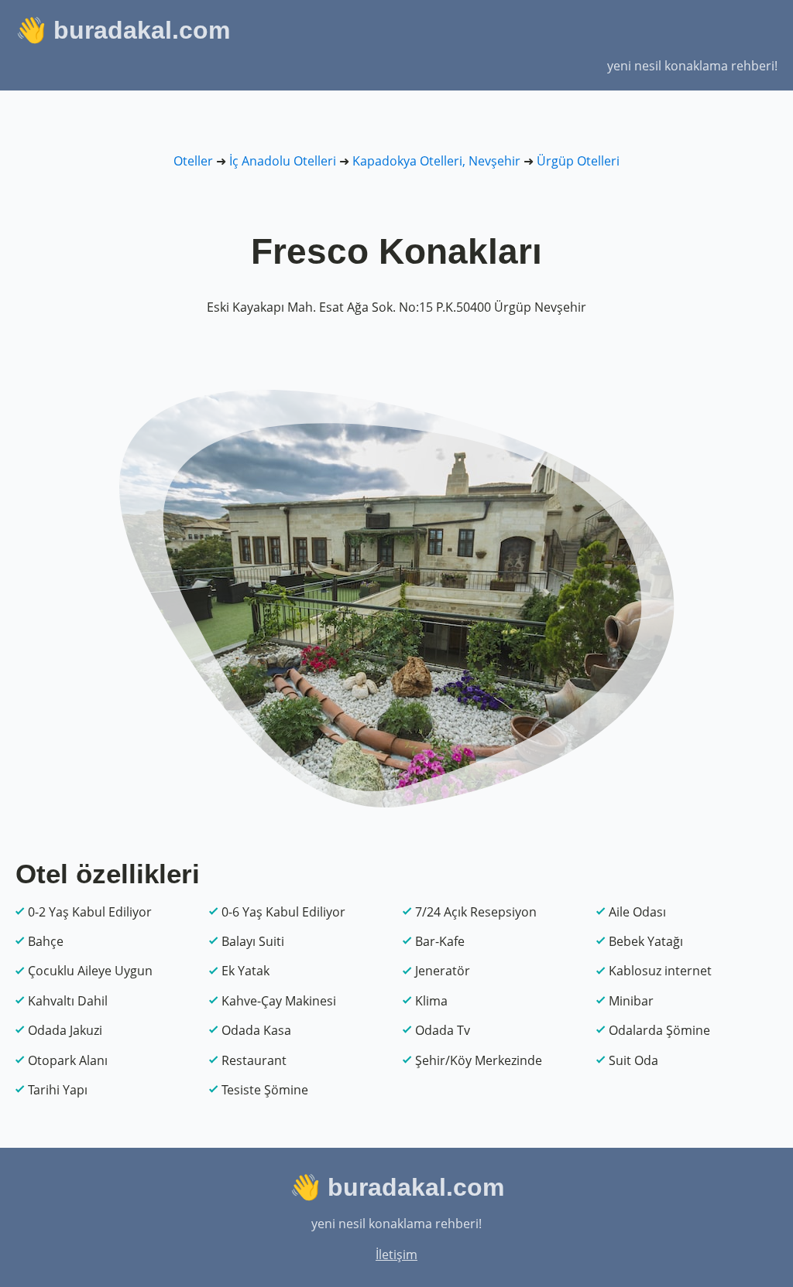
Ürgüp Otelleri (578, 160)
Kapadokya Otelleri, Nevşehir (436, 160)
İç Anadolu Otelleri (282, 160)
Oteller (193, 160)
